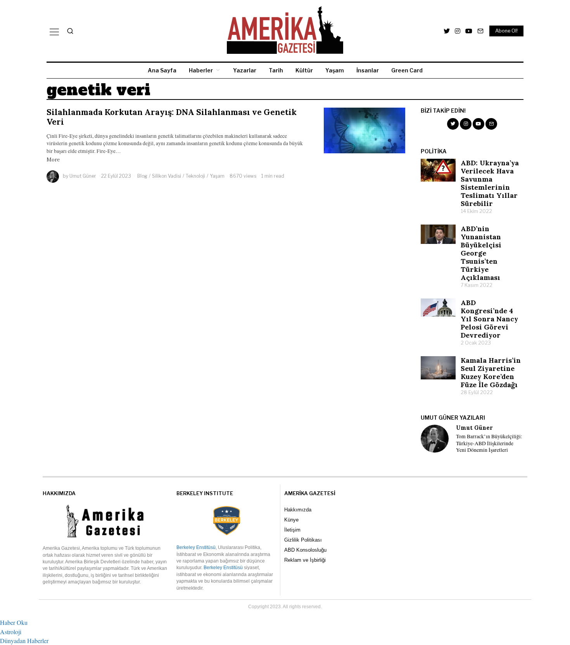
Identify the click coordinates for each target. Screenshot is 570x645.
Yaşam (334, 70)
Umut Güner (82, 176)
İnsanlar (367, 70)
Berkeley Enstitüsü (196, 547)
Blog (142, 176)
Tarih (276, 70)
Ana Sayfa (162, 70)
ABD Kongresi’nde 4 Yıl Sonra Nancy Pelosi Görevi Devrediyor (489, 319)
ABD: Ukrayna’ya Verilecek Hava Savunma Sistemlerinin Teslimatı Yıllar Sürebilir (490, 183)
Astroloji (10, 632)
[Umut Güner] (435, 439)
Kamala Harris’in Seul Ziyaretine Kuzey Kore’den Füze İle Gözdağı (491, 372)
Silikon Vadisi (166, 176)
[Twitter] (447, 31)
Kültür (304, 70)
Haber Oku (14, 622)
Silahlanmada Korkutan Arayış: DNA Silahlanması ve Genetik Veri (172, 117)
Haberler (201, 70)
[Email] (480, 31)
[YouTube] (468, 31)
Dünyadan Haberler (24, 640)
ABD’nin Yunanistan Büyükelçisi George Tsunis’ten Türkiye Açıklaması (481, 253)
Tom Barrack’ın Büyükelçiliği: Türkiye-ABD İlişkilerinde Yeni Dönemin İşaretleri (489, 443)
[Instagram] (457, 31)
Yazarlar (244, 70)
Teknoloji (195, 176)
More (53, 159)
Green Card (407, 70)
